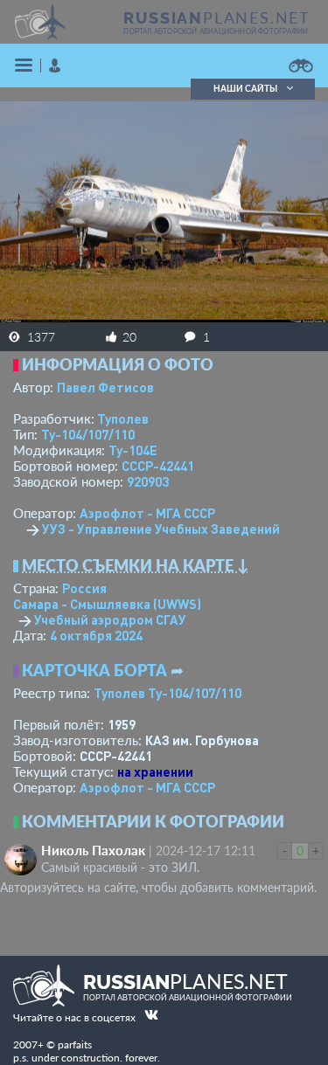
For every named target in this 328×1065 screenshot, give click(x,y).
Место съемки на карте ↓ (135, 565)
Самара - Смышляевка (107, 604)
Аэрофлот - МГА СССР (147, 513)
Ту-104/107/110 (88, 434)
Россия (84, 588)
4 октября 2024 (96, 635)
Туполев (123, 418)
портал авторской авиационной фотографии (215, 31)
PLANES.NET (217, 17)
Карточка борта (94, 670)
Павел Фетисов (105, 387)
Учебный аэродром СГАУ (110, 619)
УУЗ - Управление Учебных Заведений (161, 528)
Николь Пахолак (93, 850)
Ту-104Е (132, 450)
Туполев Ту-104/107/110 (167, 693)
